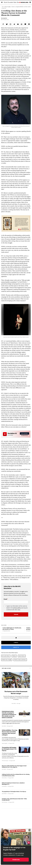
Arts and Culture (6, 656)
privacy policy (17, 608)
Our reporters (4, 18)
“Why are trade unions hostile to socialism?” (15, 281)
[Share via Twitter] (7, 24)
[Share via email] (18, 24)
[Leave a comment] (25, 24)
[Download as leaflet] (21, 24)
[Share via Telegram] (14, 24)
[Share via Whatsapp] (10, 24)
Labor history (22, 656)
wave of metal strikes (9, 67)
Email (5, 599)
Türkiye (14, 656)
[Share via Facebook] (3, 24)
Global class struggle (6, 659)
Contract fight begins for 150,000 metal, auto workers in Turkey (11, 628)
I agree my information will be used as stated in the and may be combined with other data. (17, 607)
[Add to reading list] (29, 24)
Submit (16, 614)
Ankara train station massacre (11, 82)
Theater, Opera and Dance (20, 659)
